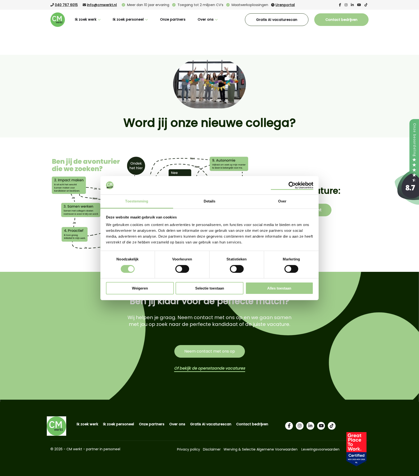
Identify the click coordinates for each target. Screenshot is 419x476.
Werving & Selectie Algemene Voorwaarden (261, 449)
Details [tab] (210, 201)
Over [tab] (282, 201)
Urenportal (285, 4)
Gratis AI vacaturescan (276, 19)
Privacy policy (188, 449)
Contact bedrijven (341, 19)
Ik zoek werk (86, 19)
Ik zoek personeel (128, 19)
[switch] (182, 268)
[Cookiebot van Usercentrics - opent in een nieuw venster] (292, 185)
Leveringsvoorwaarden (320, 449)
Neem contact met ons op (209, 351)
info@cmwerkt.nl (102, 4)
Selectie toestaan (209, 288)
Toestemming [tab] (136, 201)
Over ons (206, 19)
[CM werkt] (407, 203)
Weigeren (140, 288)
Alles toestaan (279, 288)
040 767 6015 (66, 4)
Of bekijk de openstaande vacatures (209, 368)
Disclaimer (212, 449)
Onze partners (172, 19)
